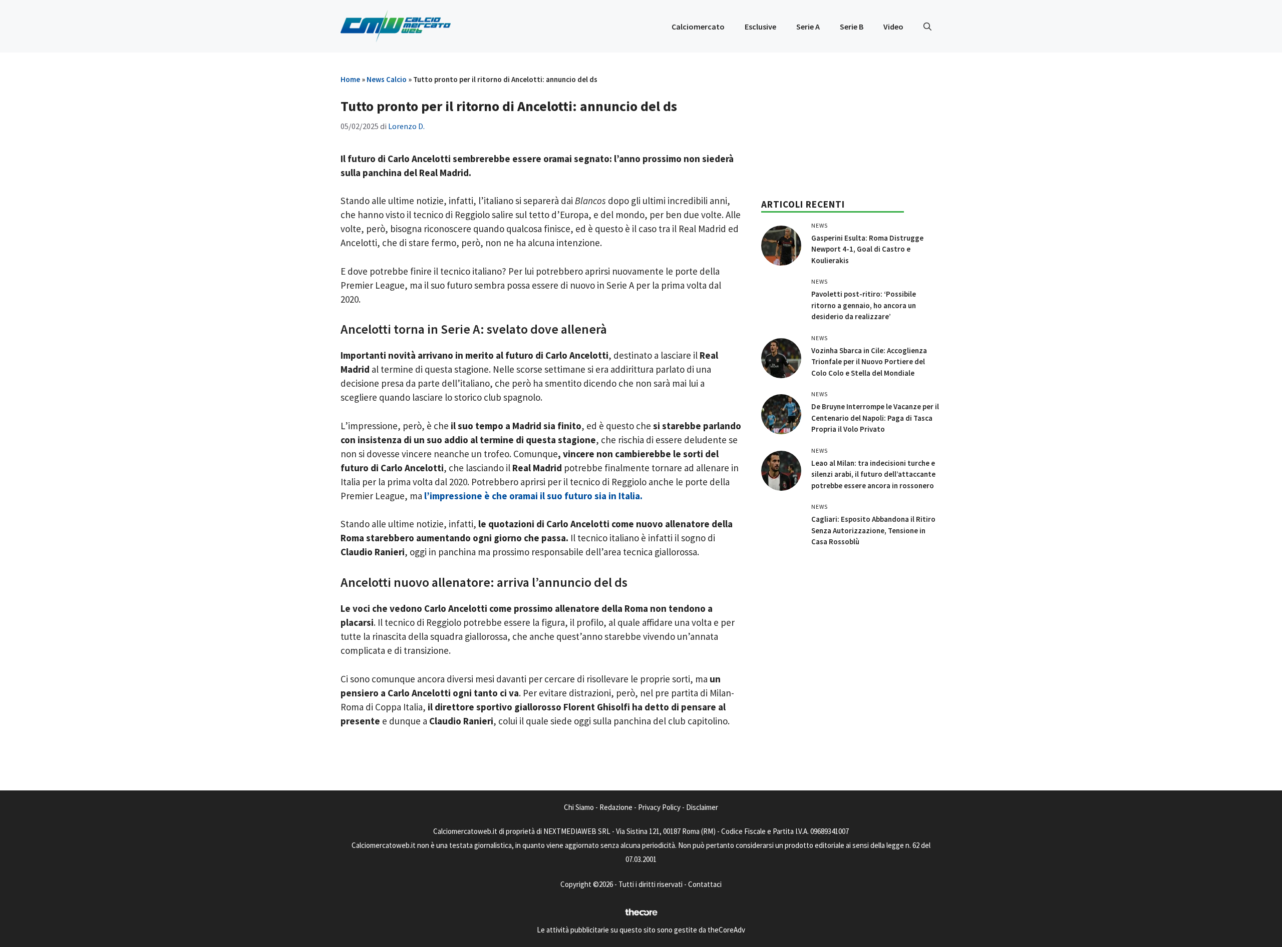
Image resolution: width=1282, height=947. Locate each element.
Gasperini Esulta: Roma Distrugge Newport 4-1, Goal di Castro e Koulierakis (867, 249)
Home (350, 79)
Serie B (851, 27)
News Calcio (387, 79)
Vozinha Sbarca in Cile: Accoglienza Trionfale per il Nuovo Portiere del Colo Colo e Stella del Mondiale (869, 362)
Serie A (808, 27)
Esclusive (760, 27)
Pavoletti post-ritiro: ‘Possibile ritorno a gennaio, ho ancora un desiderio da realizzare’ (863, 305)
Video (893, 27)
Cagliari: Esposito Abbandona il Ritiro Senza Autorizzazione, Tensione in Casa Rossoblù (873, 530)
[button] (927, 27)
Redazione (615, 807)
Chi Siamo (579, 807)
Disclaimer (702, 807)
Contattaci (705, 884)
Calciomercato (698, 27)
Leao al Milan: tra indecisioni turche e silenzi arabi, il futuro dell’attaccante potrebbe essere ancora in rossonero (873, 474)
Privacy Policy (659, 807)
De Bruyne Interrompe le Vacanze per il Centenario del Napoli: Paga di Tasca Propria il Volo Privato (875, 418)
